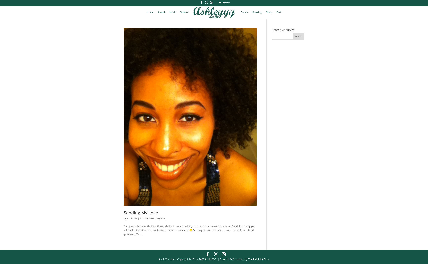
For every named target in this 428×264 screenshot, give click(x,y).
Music (172, 12)
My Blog (161, 218)
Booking (257, 12)
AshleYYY (132, 218)
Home (150, 12)
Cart (278, 12)
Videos (184, 12)
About (161, 12)
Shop (269, 12)
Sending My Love (141, 213)
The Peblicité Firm (258, 259)
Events (244, 12)
